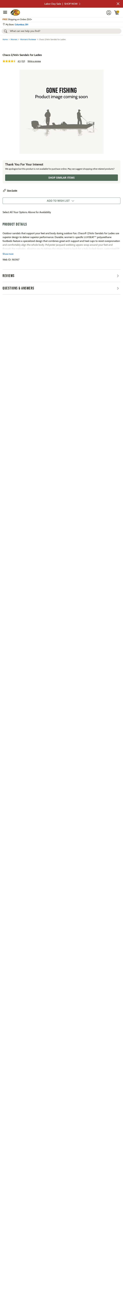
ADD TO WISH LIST (58, 200)
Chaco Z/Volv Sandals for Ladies (22, 55)
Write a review (34, 61)
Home (5, 39)
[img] (116, 12)
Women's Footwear (28, 39)
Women (14, 39)
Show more (8, 253)
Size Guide (12, 190)
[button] (118, 4)
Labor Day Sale (61, 3)
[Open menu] (5, 12)
